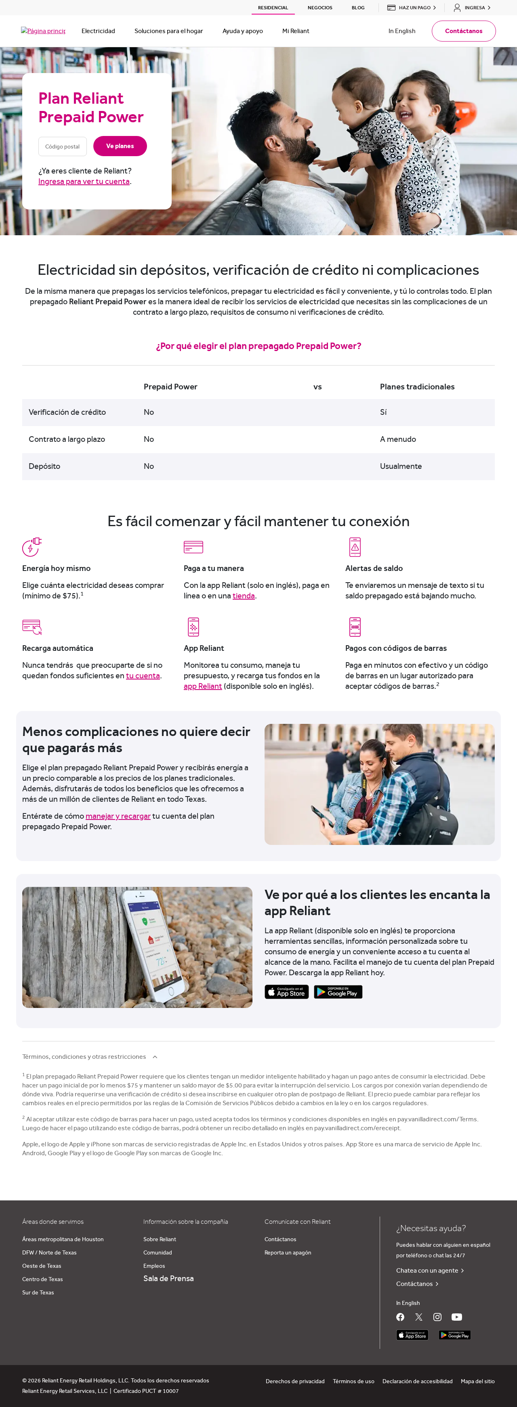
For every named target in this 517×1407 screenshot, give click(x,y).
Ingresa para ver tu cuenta (84, 182)
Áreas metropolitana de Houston (63, 1239)
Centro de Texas (42, 1279)
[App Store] (287, 991)
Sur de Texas (38, 1293)
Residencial (273, 7)
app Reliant (203, 686)
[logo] (43, 31)
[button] (409, 7)
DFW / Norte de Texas (49, 1253)
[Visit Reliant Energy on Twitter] (418, 1317)
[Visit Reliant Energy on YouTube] (457, 1317)
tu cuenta (143, 676)
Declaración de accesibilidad (417, 1381)
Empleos (154, 1266)
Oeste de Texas (41, 1266)
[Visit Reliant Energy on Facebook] (400, 1317)
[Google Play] (338, 991)
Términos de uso (353, 1381)
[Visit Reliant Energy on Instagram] (437, 1317)
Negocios (320, 7)
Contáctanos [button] (464, 31)
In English (402, 31)
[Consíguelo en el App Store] (412, 1335)
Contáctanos (280, 1239)
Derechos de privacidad (295, 1381)
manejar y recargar (118, 816)
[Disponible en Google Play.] (455, 1335)
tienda (244, 596)
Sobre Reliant (159, 1239)
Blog (358, 7)
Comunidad (157, 1253)
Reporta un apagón (288, 1253)
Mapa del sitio (478, 1381)
